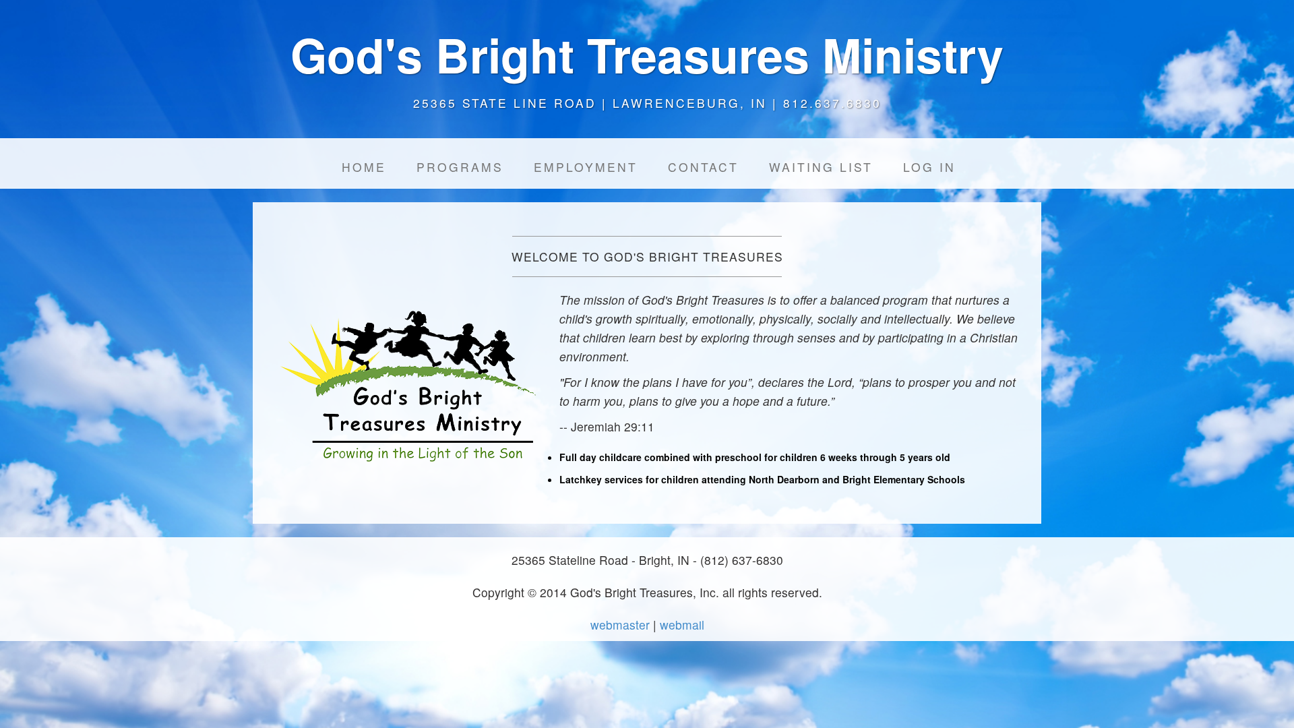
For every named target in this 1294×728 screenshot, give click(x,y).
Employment (586, 166)
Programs (460, 166)
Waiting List (821, 166)
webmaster (620, 624)
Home (364, 166)
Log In (929, 166)
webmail (682, 624)
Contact (703, 166)
